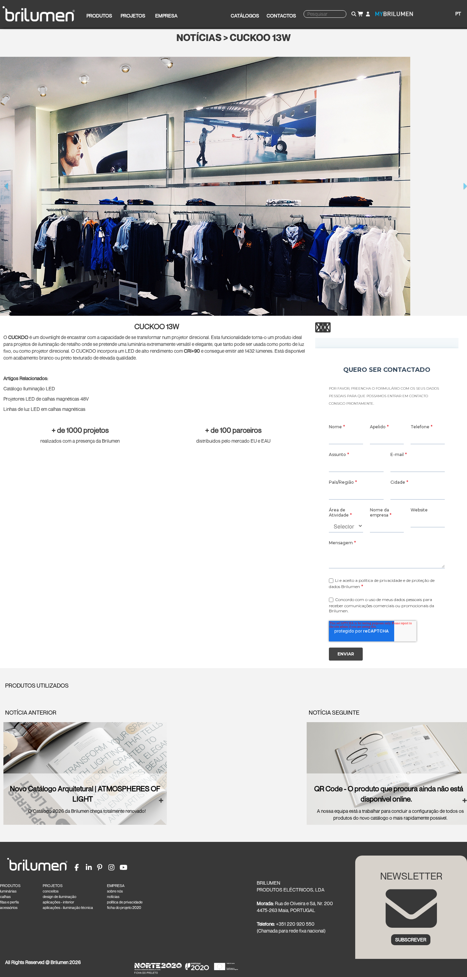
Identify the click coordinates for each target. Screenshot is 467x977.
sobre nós (115, 891)
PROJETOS (53, 885)
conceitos (50, 891)
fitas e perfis (9, 902)
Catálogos (245, 15)
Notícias (199, 37)
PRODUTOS (10, 885)
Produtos (99, 15)
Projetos (133, 15)
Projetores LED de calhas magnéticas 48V (46, 399)
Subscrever (410, 939)
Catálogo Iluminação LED (29, 388)
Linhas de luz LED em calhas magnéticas (44, 409)
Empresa (166, 15)
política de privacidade (125, 902)
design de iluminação (59, 896)
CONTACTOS (281, 15)
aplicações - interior (58, 902)
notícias (113, 896)
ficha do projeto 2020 (124, 907)
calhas (5, 896)
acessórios (8, 907)
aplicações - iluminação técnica (68, 907)
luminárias (8, 891)
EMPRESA (115, 885)
